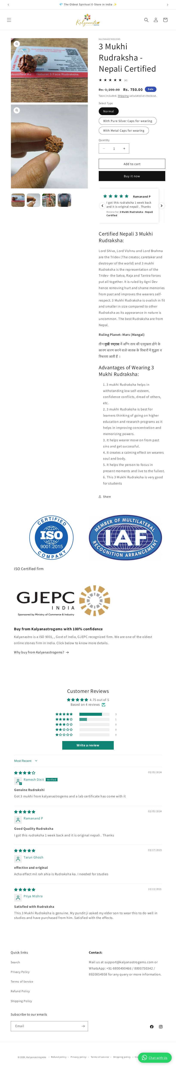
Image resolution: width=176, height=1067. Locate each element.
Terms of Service (22, 981)
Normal (108, 111)
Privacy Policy (20, 972)
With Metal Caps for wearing (123, 130)
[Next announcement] (167, 4)
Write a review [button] (88, 745)
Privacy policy (78, 1056)
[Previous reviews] (102, 206)
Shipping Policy (21, 1001)
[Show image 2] (33, 200)
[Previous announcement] (8, 4)
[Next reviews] (161, 206)
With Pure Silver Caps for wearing (127, 121)
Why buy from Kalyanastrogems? (39, 652)
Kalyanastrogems (36, 1057)
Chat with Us (158, 1058)
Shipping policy (122, 1056)
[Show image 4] (64, 200)
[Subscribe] (83, 1026)
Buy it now (132, 176)
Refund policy (58, 1056)
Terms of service (100, 1056)
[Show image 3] (49, 200)
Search (15, 962)
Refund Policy (20, 991)
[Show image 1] (18, 200)
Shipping (123, 95)
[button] (9, 20)
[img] (24, 773)
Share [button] (107, 496)
